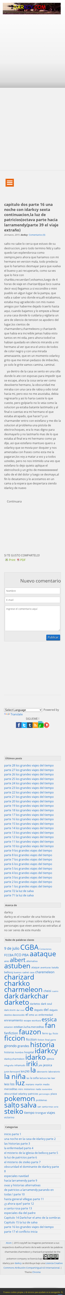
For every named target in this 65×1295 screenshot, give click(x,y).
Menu (10, 183)
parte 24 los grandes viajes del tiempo (29, 783)
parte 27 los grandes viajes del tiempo (29, 770)
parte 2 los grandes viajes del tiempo (28, 882)
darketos (35, 1003)
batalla (55, 967)
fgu (50, 1033)
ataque (35, 967)
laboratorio (54, 1071)
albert (17, 960)
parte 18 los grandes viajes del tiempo (29, 810)
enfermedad (45, 1014)
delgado (53, 1010)
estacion (8, 1027)
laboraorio (42, 1071)
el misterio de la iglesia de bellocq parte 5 (31, 1153)
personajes (44, 1093)
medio (46, 1084)
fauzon (30, 1031)
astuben (17, 965)
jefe (40, 1065)
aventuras (45, 967)
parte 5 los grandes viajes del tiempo (28, 868)
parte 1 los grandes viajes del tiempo (28, 886)
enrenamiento (13, 1020)
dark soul (46, 1003)
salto (12, 1105)
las (28, 1078)
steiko (13, 1111)
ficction (31, 1039)
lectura (43, 1078)
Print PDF (17, 560)
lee (48, 1078)
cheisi (47, 991)
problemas (41, 1100)
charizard (19, 977)
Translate (17, 714)
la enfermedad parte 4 (18, 1148)
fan (50, 1025)
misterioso (29, 1089)
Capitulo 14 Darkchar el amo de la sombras (32, 1218)
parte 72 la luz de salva (19, 891)
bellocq (8, 972)
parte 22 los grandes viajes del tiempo (29, 792)
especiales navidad (16, 1176)
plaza (54, 1093)
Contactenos (45, 948)
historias (9, 1052)
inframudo (19, 1065)
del (46, 1010)
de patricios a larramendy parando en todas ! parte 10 (29, 1192)
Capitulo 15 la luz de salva (20, 1222)
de (29, 1008)
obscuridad (10, 1093)
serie (56, 1106)
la (33, 1070)
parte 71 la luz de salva (19, 895)
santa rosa (47, 1106)
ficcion (14, 1038)
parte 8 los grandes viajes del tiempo (28, 855)
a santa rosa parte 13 (18, 1208)
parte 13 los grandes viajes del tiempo (29, 833)
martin (38, 1084)
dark (11, 996)
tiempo (29, 1112)
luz (20, 1082)
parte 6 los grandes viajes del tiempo (28, 864)
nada (38, 1089)
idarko (35, 1057)
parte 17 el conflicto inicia (20, 1232)
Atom (9, 1242)
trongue (40, 1113)
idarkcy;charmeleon (14, 1058)
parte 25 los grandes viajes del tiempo (29, 779)
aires (6, 961)
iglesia (50, 1058)
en (36, 1014)
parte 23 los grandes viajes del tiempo (29, 788)
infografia (9, 1065)
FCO (17, 955)
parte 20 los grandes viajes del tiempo (29, 801)
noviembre (47, 1089)
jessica (47, 1065)
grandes (23, 1046)
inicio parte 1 (12, 1134)
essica (49, 1019)
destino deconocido (14, 1014)
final (47, 1039)
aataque (43, 953)
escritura (36, 1020)
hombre (19, 1052)
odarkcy (22, 1093)
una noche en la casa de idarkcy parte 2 (30, 1139)
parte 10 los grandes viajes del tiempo (29, 846)
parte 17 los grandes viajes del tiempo (29, 815)
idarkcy (46, 1050)
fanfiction (11, 1033)
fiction (41, 1039)
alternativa (31, 961)
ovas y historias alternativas (22, 1185)
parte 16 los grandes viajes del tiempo (29, 819)
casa (32, 972)
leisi (6, 1084)
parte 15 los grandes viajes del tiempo (29, 824)
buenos (17, 972)
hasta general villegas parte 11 (24, 1199)
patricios (33, 1093)
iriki (32, 1063)
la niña (15, 1076)
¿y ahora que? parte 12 (19, 1204)
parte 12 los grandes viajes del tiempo (29, 837)
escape (27, 1020)
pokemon (19, 1098)
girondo (10, 1046)
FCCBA (9, 955)
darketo (16, 1002)
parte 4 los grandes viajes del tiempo (28, 873)
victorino (9, 1117)
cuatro (55, 991)
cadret (25, 972)
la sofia (34, 1078)
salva (28, 1105)
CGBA (29, 947)
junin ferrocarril (12, 1071)
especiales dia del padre (20, 1213)
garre (53, 1039)
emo (31, 1014)
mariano (30, 1084)
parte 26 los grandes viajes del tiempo (29, 774)
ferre (45, 1033)
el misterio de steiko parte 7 (22, 1162)
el (26, 1014)
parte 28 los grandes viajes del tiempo (29, 765)
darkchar (34, 996)
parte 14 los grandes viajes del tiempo (29, 828)
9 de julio (11, 948)
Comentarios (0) (37, 234)
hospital (29, 1052)
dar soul (20, 1010)
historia (42, 1044)
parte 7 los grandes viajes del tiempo (28, 859)
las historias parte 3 (17, 1143)
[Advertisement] (32, 53)
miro (20, 1089)
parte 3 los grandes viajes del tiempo (28, 877)
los (12, 1084)
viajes (51, 1112)
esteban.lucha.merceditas (29, 1027)
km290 (25, 1071)
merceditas (10, 1089)
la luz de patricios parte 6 (20, 1157)
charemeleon (44, 972)
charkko (17, 983)
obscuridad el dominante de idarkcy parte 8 (31, 1169)
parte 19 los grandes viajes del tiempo (29, 806)
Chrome (36, 1272)
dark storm (10, 1010)
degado (38, 1010)
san (39, 1106)
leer (53, 1078)
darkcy (18, 1263)
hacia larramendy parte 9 (20, 1180)
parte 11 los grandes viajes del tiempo (29, 841)
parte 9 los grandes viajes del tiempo (28, 850)
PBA (25, 955)
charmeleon (23, 989)
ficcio (55, 1033)
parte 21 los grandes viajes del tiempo (29, 797)
